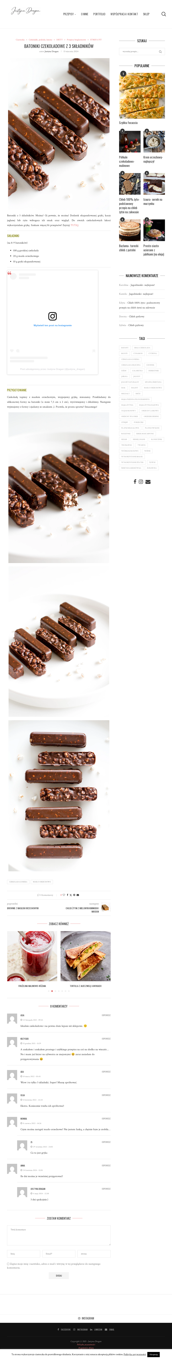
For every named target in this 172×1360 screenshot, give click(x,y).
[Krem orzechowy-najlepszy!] (154, 141)
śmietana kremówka (131, 468)
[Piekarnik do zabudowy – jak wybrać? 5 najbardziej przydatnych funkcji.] (86, 956)
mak (123, 388)
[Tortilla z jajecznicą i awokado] (32, 956)
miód (138, 394)
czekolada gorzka (18, 882)
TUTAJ (74, 225)
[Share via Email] (78, 895)
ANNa (22, 1169)
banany (124, 348)
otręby (124, 422)
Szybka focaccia (128, 123)
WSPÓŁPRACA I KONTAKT (124, 14)
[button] (11, 963)
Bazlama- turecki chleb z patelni (128, 248)
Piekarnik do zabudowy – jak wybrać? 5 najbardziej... (86, 987)
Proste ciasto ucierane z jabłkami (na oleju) (153, 250)
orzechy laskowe (150, 411)
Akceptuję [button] (153, 1354)
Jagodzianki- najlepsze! (143, 285)
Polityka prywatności (86, 1348)
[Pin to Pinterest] (74, 895)
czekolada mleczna (130, 365)
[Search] (163, 14)
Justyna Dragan (51, 51)
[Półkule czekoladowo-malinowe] (130, 141)
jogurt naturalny (130, 382)
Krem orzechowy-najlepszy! (153, 159)
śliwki (152, 462)
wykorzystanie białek (132, 457)
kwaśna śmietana (153, 382)
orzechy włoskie (129, 416)
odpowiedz (106, 1019)
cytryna (152, 353)
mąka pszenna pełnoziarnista (135, 399)
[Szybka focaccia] (142, 96)
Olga (22, 1098)
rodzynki (125, 434)
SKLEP (146, 14)
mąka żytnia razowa (149, 405)
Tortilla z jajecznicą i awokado (32, 986)
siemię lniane (139, 439)
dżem (123, 371)
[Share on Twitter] (71, 895)
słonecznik (156, 439)
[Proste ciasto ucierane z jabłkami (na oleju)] (154, 230)
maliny (134, 388)
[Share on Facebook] (67, 895)
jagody (136, 376)
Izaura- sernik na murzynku (152, 201)
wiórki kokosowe (129, 451)
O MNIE (84, 14)
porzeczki (138, 422)
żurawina (152, 468)
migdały (125, 394)
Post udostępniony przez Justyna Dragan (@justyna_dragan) (52, 369)
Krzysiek (24, 1042)
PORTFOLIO (99, 14)
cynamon (138, 353)
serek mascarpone (145, 434)
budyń (124, 353)
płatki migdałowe (130, 428)
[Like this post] (64, 895)
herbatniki (153, 371)
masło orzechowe (42, 882)
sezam (124, 439)
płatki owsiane (152, 428)
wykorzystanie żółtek (132, 462)
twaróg (142, 445)
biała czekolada (142, 348)
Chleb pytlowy (136, 316)
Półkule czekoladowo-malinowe (127, 161)
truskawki (126, 445)
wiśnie (147, 451)
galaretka (137, 371)
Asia (22, 1019)
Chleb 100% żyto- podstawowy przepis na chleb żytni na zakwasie (129, 205)
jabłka (124, 376)
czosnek (150, 365)
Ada (22, 1075)
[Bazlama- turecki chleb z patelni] (130, 230)
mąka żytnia (127, 405)
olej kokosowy (128, 411)
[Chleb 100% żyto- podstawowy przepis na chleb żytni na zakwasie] (130, 184)
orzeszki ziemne (151, 416)
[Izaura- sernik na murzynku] (154, 184)
